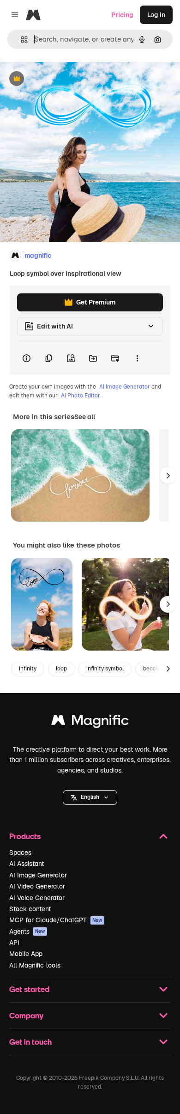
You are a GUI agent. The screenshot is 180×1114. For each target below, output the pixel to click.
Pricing (122, 15)
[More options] (137, 358)
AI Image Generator (124, 386)
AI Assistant (26, 863)
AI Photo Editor (80, 395)
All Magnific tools (34, 965)
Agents (27, 931)
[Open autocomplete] (20, 39)
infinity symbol (105, 668)
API (14, 942)
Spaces (20, 852)
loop (61, 668)
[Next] (168, 475)
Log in (156, 15)
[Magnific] (90, 722)
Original (59, 79)
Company (26, 1015)
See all (84, 417)
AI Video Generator (37, 886)
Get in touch (30, 1042)
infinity (27, 668)
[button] (90, 797)
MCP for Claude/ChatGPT (55, 920)
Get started (29, 989)
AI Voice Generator (37, 898)
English (90, 797)
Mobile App (25, 954)
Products (25, 836)
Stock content (30, 909)
